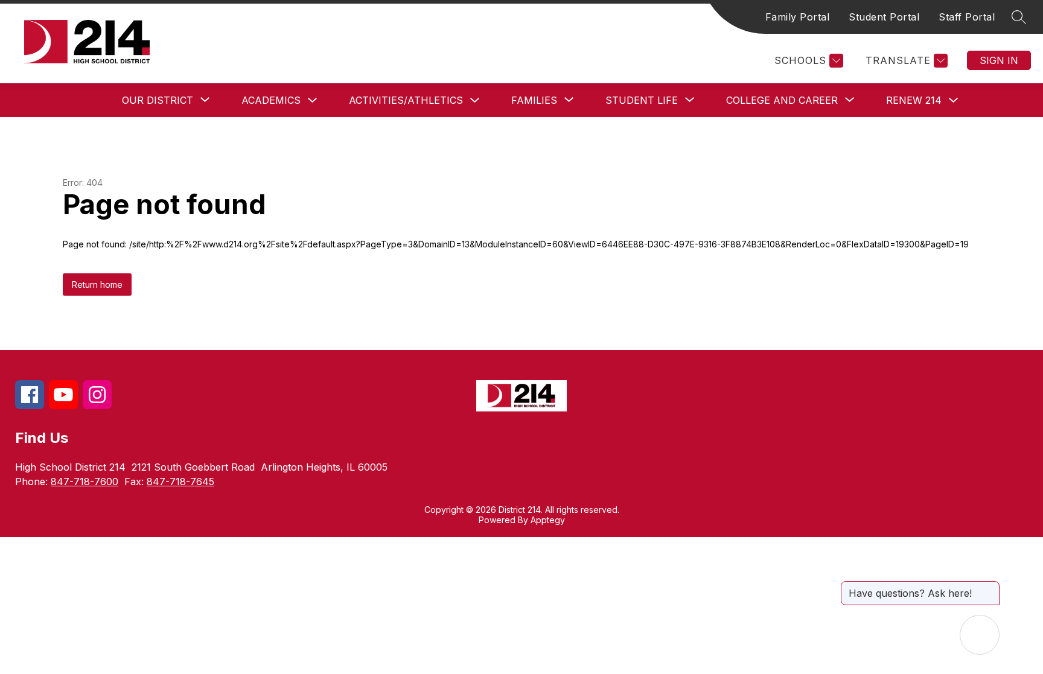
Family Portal (797, 17)
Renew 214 (914, 100)
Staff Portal (967, 17)
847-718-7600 (84, 481)
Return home (97, 284)
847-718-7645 (180, 481)
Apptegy (548, 520)
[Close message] (990, 587)
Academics (271, 100)
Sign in (999, 60)
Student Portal (884, 17)
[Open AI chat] (980, 635)
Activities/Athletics (406, 100)
